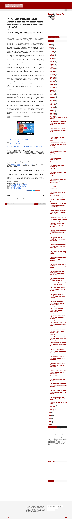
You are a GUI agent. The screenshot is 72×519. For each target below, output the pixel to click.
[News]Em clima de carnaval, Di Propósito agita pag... (58, 245)
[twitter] (61, 1)
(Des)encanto (60, 506)
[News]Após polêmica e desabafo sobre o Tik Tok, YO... (58, 352)
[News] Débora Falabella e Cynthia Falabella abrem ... (57, 357)
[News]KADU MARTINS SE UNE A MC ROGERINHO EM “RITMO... (56, 195)
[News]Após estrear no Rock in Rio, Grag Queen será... (58, 226)
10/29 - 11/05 (52, 61)
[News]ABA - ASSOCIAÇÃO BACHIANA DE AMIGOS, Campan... (57, 395)
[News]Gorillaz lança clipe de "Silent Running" (57, 295)
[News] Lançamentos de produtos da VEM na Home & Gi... (58, 290)
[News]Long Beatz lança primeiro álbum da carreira (58, 145)
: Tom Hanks (56, 508)
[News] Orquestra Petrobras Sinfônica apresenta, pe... (57, 361)
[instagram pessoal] (65, 1)
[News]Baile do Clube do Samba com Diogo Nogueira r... (57, 373)
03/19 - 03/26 (52, 107)
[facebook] (59, 1)
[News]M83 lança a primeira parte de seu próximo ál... (58, 168)
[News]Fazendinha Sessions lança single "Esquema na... (58, 143)
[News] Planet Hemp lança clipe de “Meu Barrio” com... (58, 221)
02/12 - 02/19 (52, 114)
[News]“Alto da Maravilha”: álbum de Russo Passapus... (57, 368)
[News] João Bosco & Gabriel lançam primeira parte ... (57, 279)
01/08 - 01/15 (52, 409)
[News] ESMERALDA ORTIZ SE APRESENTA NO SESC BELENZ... (58, 386)
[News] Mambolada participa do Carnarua (58, 219)
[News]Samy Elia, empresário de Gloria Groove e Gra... (57, 224)
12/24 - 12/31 (52, 49)
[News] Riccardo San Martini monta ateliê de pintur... (58, 122)
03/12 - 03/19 (52, 109)
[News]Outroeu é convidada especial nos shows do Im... (58, 384)
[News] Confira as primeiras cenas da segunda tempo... (57, 316)
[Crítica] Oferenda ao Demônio (56, 284)
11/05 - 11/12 (52, 60)
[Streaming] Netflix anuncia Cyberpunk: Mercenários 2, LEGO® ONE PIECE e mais (35, 507)
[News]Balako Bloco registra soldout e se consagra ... (58, 393)
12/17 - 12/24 (52, 51)
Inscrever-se (62, 427)
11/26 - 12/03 (52, 55)
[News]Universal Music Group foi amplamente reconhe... (56, 378)
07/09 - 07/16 (52, 84)
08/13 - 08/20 (52, 77)
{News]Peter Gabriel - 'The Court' (56, 381)
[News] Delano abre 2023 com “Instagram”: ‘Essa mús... (56, 157)
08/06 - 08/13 (52, 78)
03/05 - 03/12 (52, 110)
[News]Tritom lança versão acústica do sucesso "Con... (58, 147)
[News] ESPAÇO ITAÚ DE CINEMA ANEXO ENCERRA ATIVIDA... (57, 185)
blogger (35, 203)
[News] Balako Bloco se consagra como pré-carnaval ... (57, 247)
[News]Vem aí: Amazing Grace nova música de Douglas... (57, 347)
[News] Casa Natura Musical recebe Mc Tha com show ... (57, 269)
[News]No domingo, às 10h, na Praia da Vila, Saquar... (57, 124)
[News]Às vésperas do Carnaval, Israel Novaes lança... (57, 249)
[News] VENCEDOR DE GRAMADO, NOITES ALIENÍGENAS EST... (57, 188)
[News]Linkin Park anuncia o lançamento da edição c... (58, 175)
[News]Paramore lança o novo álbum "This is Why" (57, 150)
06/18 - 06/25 (52, 88)
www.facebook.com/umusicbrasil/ (19, 186)
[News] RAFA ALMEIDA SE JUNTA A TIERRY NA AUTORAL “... (58, 262)
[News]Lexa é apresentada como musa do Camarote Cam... (58, 240)
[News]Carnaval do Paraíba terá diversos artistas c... (58, 178)
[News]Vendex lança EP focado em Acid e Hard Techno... (58, 213)
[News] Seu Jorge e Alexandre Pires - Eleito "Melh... (57, 318)
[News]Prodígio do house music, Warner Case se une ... (58, 154)
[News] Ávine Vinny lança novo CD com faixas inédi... (57, 380)
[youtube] (62, 1)
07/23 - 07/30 (52, 81)
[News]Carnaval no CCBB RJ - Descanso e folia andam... (58, 260)
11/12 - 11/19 (52, 58)
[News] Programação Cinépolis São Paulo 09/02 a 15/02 (58, 325)
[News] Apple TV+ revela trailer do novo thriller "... (58, 339)
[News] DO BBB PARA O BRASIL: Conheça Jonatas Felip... (57, 297)
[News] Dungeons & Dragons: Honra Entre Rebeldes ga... (58, 193)
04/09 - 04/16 (52, 103)
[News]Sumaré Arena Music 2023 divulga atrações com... (58, 133)
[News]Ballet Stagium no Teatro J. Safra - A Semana (58, 371)
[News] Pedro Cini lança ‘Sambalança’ (57, 199)
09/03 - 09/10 (52, 73)
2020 (50, 415)
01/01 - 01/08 (52, 410)
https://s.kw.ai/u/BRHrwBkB (16, 188)
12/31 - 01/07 (52, 48)
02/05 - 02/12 (52, 116)
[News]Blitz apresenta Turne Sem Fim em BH (58, 233)
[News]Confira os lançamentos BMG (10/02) (57, 201)
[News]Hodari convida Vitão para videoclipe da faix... (56, 354)
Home (6, 10)
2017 (50, 419)
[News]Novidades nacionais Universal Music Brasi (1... (57, 129)
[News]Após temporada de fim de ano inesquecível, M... (57, 375)
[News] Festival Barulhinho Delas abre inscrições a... (57, 288)
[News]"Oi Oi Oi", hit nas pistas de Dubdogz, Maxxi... (56, 238)
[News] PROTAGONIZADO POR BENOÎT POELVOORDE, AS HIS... (57, 332)
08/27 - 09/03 (52, 74)
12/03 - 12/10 (52, 54)
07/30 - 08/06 (52, 80)
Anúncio (52, 427)
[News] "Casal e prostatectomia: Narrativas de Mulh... (56, 309)
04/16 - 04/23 (52, 101)
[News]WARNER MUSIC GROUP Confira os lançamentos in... (58, 161)
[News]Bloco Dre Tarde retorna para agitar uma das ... (57, 366)
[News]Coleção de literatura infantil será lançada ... (58, 323)
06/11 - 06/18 (52, 90)
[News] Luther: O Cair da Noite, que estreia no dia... (58, 276)
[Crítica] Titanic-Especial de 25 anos (57, 340)
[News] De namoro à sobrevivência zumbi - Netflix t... (58, 191)
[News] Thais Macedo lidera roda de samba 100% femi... (57, 166)
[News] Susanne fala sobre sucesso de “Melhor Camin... (57, 228)
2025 (50, 44)
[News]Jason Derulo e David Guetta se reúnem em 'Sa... (57, 164)
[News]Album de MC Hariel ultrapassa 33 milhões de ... (58, 211)
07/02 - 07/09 (52, 86)
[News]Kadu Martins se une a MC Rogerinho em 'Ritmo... (56, 159)
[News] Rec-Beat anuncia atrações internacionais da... (57, 350)
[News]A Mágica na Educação (55, 119)
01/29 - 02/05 (52, 405)
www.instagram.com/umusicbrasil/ (19, 184)
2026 (50, 42)
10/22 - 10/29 (52, 62)
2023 (50, 47)
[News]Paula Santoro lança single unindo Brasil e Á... (58, 258)
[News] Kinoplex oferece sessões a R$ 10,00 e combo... (57, 337)
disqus (39, 203)
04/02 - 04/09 (52, 104)
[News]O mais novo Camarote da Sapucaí (58, 251)
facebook (43, 203)
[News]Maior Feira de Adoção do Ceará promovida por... (57, 364)
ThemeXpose (11, 517)
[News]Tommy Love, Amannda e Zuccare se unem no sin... (58, 171)
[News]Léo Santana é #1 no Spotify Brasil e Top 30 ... (58, 403)
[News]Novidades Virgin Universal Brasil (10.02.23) (58, 131)
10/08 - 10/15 (52, 65)
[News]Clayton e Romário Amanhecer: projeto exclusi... (57, 299)
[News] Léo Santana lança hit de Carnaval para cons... (58, 152)
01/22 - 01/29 (52, 406)
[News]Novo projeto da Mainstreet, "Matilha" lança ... (57, 138)
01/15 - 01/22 (52, 408)
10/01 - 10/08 (52, 67)
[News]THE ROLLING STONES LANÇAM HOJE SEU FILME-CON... (58, 198)
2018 (50, 418)
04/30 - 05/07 (52, 98)
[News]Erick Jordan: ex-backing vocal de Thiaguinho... (58, 253)
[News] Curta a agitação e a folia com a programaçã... (58, 180)
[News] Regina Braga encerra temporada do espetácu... (58, 391)
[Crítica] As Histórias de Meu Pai (56, 280)
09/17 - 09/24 (52, 70)
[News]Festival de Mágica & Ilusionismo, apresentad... (58, 283)
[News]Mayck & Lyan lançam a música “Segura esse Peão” (57, 206)
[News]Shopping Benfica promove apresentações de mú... (57, 311)
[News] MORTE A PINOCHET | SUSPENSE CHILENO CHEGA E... (57, 334)
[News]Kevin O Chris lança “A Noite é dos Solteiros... (58, 140)
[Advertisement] (54, 28)
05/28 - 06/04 (52, 93)
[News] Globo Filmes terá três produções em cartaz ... (58, 388)
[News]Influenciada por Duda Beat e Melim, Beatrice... (57, 255)
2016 (50, 421)
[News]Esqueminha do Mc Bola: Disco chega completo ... (57, 136)
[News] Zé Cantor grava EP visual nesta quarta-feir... (57, 399)
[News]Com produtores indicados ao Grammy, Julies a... (57, 292)
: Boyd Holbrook (50, 508)
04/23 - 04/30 (52, 100)
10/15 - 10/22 (52, 64)
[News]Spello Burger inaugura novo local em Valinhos (58, 173)
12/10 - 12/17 (52, 52)
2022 (50, 412)
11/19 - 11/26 (52, 57)
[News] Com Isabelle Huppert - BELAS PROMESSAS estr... (57, 272)
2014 (50, 424)
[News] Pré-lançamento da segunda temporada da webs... (57, 304)
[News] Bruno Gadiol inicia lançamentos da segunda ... (58, 320)
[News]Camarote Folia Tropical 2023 (57, 397)
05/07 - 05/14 (52, 97)
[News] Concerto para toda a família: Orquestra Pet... (57, 359)
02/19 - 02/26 (52, 113)
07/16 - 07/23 (52, 83)
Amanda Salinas (22, 517)
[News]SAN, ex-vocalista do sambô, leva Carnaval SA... (58, 231)
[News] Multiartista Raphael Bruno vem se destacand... (58, 118)
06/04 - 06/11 (52, 91)
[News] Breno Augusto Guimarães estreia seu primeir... (58, 306)
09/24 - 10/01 (52, 68)
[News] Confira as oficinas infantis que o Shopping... (58, 265)
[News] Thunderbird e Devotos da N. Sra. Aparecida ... (58, 313)
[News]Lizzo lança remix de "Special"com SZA (58, 215)
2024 (50, 45)
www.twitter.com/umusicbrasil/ (18, 185)
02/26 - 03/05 (52, 111)
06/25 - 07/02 (52, 87)
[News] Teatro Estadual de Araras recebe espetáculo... (58, 267)
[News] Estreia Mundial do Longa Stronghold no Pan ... (56, 182)
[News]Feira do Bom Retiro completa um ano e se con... (58, 218)
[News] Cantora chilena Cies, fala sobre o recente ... (58, 330)
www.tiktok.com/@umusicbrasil (17, 187)
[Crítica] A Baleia (53, 186)
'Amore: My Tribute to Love (52, 506)
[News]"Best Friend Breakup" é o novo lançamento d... (57, 126)
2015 (50, 422)
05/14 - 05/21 (52, 96)
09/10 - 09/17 (52, 71)
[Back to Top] (66, 517)
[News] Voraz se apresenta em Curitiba (58, 285)
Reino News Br (56, 14)
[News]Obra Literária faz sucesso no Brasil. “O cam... (57, 302)
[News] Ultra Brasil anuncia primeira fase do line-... (58, 345)
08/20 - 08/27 (52, 75)
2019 (50, 417)
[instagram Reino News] (63, 1)
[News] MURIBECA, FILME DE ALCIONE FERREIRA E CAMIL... (57, 274)
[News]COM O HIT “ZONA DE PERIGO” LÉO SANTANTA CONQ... (58, 208)
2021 (50, 414)
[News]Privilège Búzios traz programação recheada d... (58, 343)
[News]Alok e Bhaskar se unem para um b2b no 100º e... (58, 204)
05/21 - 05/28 (52, 94)
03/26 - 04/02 (52, 106)
